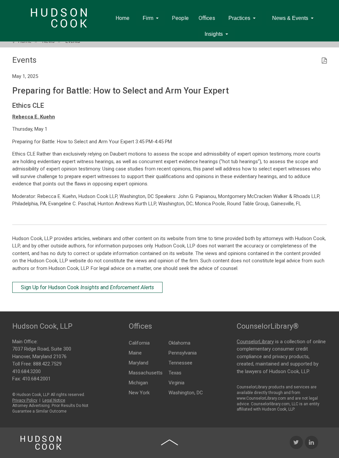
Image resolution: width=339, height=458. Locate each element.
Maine (135, 353)
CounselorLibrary (255, 342)
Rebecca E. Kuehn (33, 117)
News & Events (290, 18)
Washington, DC (186, 393)
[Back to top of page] (169, 442)
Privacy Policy (24, 400)
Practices (239, 18)
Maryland (138, 363)
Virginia (176, 383)
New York (139, 393)
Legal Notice (53, 400)
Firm (148, 18)
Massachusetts (146, 373)
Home (122, 18)
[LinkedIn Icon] (311, 442)
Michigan (138, 383)
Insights (214, 34)
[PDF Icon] (324, 61)
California (139, 343)
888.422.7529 (47, 364)
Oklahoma (179, 343)
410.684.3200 (26, 371)
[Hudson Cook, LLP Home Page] (41, 443)
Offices (207, 18)
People (180, 18)
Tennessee (180, 363)
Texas (175, 373)
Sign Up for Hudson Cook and (87, 287)
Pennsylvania (183, 353)
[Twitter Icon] (296, 442)
